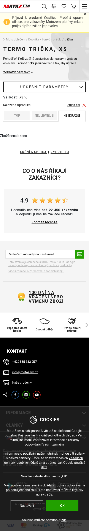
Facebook (15, 393)
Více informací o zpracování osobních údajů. (36, 271)
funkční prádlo (52, 39)
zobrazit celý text (16, 72)
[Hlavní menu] (84, 6)
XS (21, 97)
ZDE (49, 494)
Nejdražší (72, 115)
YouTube (37, 393)
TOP (17, 115)
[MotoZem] (16, 6)
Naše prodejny (22, 382)
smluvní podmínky (60, 265)
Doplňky (33, 39)
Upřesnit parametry (44, 87)
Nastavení (27, 506)
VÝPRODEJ (60, 152)
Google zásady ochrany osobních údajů (41, 263)
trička (69, 39)
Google (77, 431)
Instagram (26, 393)
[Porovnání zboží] (54, 6)
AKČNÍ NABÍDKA (33, 152)
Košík (73, 6)
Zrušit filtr (73, 105)
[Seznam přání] (63, 6)
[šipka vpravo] (84, 325)
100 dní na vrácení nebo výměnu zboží (46, 296)
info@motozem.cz (25, 372)
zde (64, 520)
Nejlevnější (44, 115)
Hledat (44, 6)
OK (62, 506)
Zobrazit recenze (44, 222)
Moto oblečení (15, 39)
